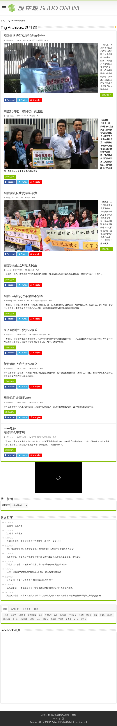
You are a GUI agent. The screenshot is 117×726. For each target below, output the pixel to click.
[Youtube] (59, 718)
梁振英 (13, 615)
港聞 (33, 40)
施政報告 (63, 615)
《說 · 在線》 (10, 40)
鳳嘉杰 (8, 198)
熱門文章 (15, 609)
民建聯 (53, 619)
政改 (39, 619)
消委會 (32, 619)
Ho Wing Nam (10, 301)
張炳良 (45, 619)
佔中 (55, 615)
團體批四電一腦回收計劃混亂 (23, 111)
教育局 (68, 619)
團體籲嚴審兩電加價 (17, 398)
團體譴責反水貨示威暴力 (20, 193)
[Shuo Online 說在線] (58, 7)
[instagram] (62, 718)
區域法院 (6, 619)
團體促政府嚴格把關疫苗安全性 (25, 36)
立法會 (5, 615)
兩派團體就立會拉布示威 (20, 330)
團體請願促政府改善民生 (20, 265)
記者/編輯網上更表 (60, 715)
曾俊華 (81, 615)
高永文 (83, 619)
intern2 (8, 270)
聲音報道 (30, 270)
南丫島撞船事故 (37, 437)
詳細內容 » (106, 95)
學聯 (95, 615)
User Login (45, 715)
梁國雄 (88, 615)
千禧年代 (72, 615)
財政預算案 (32, 615)
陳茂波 (102, 615)
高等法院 (48, 615)
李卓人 (109, 615)
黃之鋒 (76, 619)
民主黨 (15, 619)
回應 (36, 609)
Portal (73, 715)
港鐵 (40, 615)
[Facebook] (57, 718)
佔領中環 (23, 619)
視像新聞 (39, 40)
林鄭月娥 (22, 615)
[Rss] (54, 718)
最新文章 (26, 609)
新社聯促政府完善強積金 (20, 364)
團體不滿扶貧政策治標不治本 (23, 296)
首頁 (3, 20)
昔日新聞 (36, 301)
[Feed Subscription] (115, 27)
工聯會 (60, 619)
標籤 (5, 609)
